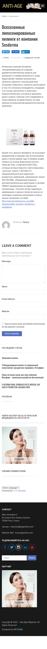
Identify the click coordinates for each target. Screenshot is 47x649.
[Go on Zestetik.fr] (19, 445)
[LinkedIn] (25, 547)
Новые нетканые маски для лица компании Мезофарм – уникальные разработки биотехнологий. (23, 376)
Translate (22, 491)
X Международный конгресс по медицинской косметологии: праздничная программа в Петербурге (23, 366)
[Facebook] (5, 547)
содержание (28, 58)
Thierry (6, 58)
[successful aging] (22, 6)
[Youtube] (32, 547)
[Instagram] (18, 547)
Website (5, 311)
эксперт (37, 58)
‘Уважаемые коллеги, (10, 357)
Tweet (7, 51)
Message (6, 261)
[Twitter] (12, 547)
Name (4, 286)
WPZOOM (18, 629)
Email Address (8, 299)
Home (4, 16)
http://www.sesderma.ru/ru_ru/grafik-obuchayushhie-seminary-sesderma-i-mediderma (18, 204)
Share (17, 51)
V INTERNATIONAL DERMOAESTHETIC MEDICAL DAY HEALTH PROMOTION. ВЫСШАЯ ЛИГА (21, 386)
